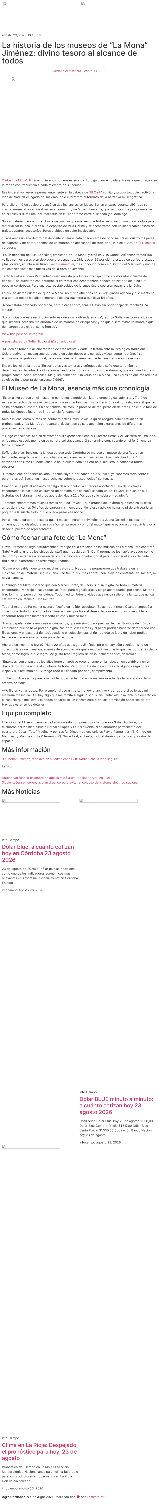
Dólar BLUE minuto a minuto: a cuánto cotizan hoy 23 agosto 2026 (116, 1105)
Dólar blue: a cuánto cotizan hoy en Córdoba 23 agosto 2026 (38, 853)
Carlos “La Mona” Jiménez (21, 180)
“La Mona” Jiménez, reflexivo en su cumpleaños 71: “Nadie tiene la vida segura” (60, 759)
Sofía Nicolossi (145, 243)
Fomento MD (96, 1497)
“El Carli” (95, 192)
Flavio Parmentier (61, 264)
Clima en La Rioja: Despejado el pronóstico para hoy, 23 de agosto (39, 1451)
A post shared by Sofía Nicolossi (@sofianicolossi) (39, 341)
